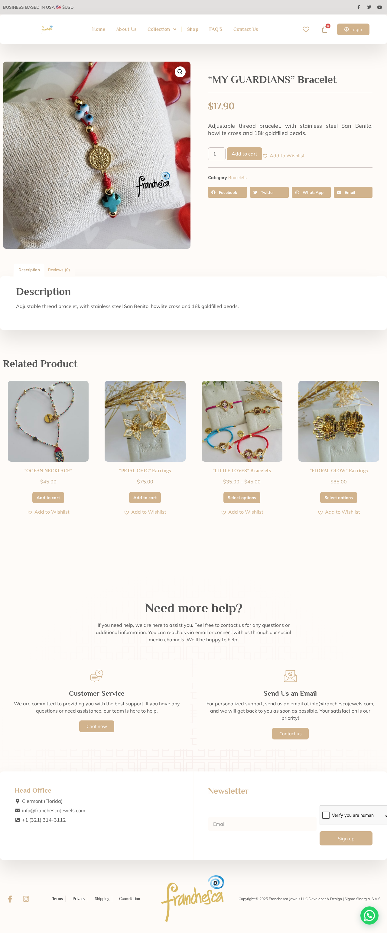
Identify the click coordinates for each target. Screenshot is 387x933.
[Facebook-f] (10, 899)
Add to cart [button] (48, 497)
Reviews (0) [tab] (59, 269)
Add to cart (244, 154)
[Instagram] (26, 899)
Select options (242, 497)
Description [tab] (29, 269)
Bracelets (237, 177)
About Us (126, 29)
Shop (192, 29)
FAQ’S (216, 29)
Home (98, 29)
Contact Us (245, 29)
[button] (180, 71)
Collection (159, 29)
